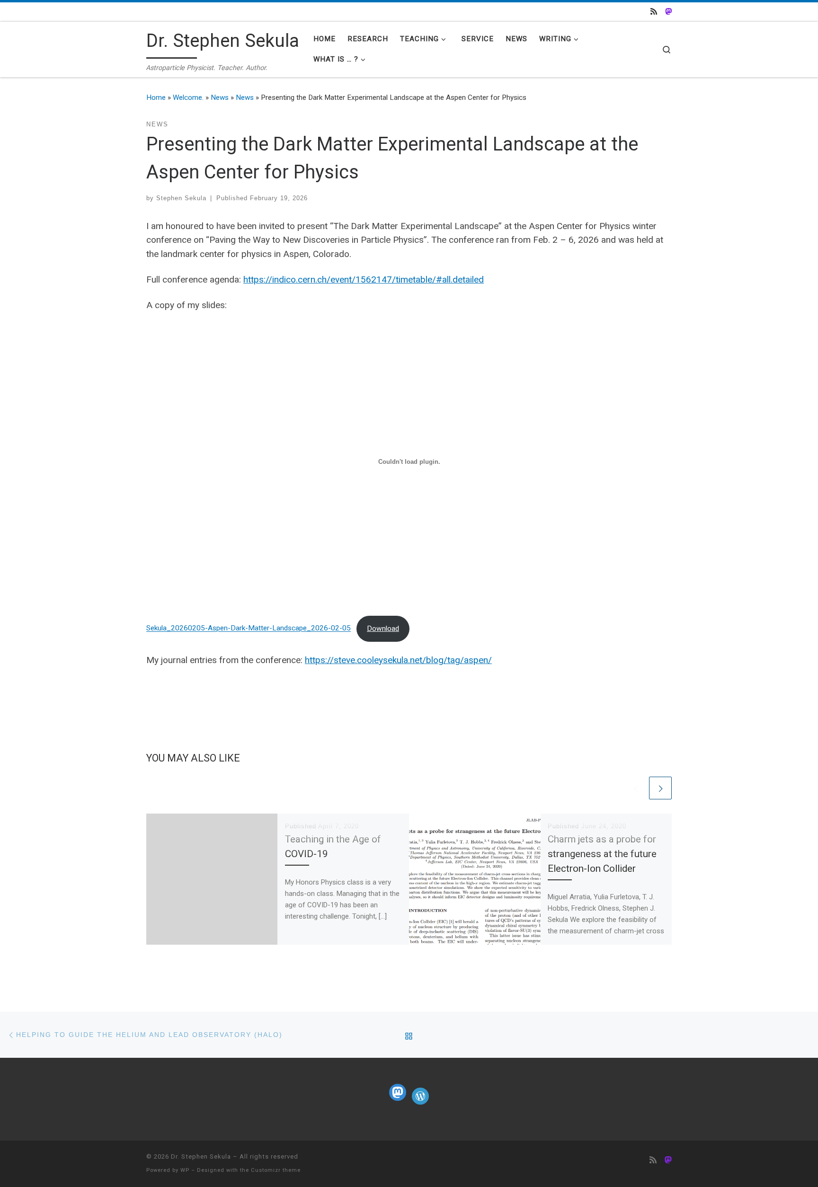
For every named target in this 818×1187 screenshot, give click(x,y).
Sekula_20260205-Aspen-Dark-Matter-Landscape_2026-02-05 (248, 628)
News (220, 97)
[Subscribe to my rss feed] (653, 12)
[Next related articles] (660, 788)
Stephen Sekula (181, 198)
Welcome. (188, 97)
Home (156, 97)
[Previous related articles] (635, 788)
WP (184, 1170)
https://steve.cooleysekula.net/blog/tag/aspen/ (398, 660)
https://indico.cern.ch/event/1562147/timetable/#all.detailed (363, 279)
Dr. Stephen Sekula (201, 1156)
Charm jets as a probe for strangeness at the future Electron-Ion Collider (602, 853)
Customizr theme (276, 1170)
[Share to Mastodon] (668, 12)
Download (383, 628)
